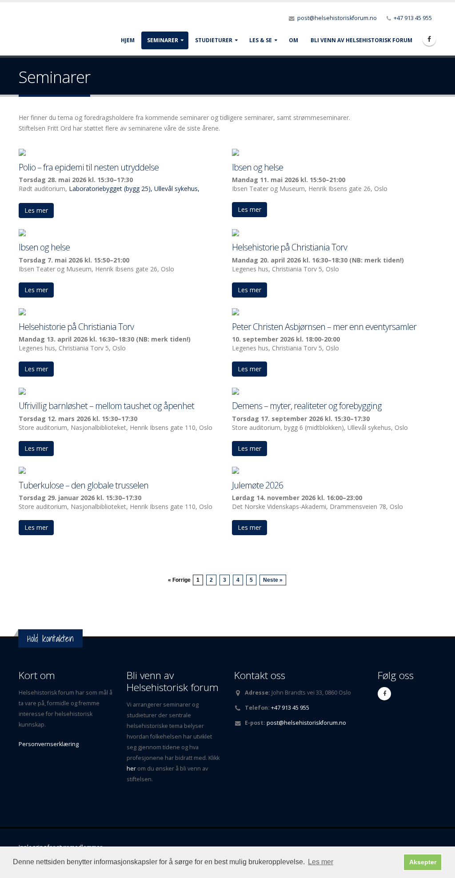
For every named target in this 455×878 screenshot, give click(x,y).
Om (293, 40)
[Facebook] (429, 39)
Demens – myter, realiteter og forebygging (307, 406)
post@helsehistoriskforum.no (337, 18)
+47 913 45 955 (413, 18)
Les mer (36, 210)
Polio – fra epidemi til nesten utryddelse (89, 167)
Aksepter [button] (422, 862)
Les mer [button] (320, 862)
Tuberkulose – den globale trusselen (83, 485)
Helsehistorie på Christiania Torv (289, 247)
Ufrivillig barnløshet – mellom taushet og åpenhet (106, 406)
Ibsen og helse (257, 167)
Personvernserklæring (49, 744)
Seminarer (162, 40)
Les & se (260, 40)
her (132, 768)
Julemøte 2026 (257, 485)
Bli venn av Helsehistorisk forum (361, 40)
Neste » (273, 580)
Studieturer (213, 40)
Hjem (128, 40)
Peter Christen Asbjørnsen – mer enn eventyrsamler (324, 327)
